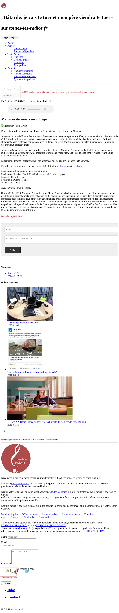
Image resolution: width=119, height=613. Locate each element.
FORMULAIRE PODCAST (51, 525)
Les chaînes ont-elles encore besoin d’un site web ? (32, 372)
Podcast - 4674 (14, 276)
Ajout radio (29, 517)
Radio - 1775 (13, 273)
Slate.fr (9, 101)
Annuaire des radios (23, 71)
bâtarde (47, 439)
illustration (25, 439)
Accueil (11, 43)
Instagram (65, 166)
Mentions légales (9, 514)
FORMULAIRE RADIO (14, 525)
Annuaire (12, 68)
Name (4, 536)
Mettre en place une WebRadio (22, 322)
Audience (18, 57)
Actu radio (19, 62)
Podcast (11, 45)
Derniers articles (21, 59)
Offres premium (29, 514)
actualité (5, 439)
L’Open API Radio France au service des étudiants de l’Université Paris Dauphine (47, 422)
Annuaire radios (49, 514)
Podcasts (15, 517)
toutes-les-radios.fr (20, 483)
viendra (54, 439)
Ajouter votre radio (23, 73)
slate (18, 439)
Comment (6, 563)
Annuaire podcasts (71, 514)
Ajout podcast (46, 517)
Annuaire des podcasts (25, 76)
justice (33, 439)
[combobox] (15, 545)
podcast (12, 439)
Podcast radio (20, 48)
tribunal (40, 439)
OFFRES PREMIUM (94, 531)
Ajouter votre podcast (24, 79)
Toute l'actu (13, 54)
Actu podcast (20, 65)
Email (4, 542)
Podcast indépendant (24, 51)
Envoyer (6, 583)
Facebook (77, 166)
